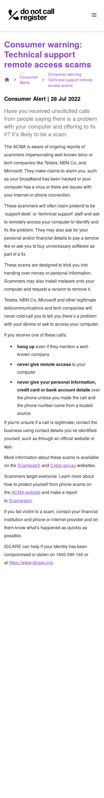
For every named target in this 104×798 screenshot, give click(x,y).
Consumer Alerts (29, 79)
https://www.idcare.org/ (31, 562)
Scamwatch (28, 465)
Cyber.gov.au (63, 465)
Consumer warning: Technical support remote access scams (70, 79)
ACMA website (25, 492)
